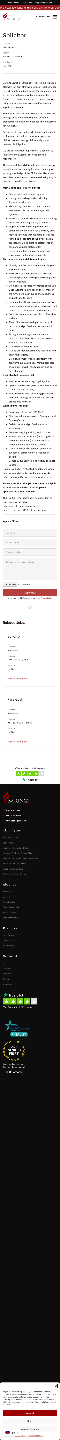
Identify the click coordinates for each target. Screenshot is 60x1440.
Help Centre (8, 935)
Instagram (7, 984)
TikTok (6, 979)
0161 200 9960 (27, 2)
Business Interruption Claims (16, 848)
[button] (55, 1386)
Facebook (7, 973)
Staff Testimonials (11, 917)
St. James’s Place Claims (14, 874)
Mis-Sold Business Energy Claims (18, 853)
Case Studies (9, 902)
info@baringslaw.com (43, 2)
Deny (30, 1421)
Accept (30, 1413)
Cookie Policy (21, 1436)
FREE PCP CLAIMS (42, 17)
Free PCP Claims (10, 837)
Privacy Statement (35, 1436)
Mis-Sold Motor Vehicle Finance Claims (21, 858)
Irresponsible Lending (13, 869)
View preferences (30, 1429)
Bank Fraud (8, 842)
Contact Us (8, 940)
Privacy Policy (46, 598)
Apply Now (30, 592)
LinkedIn (6, 968)
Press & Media (13, 2)
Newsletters (8, 945)
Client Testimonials (11, 907)
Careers (6, 897)
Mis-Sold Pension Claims (14, 863)
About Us (7, 891)
